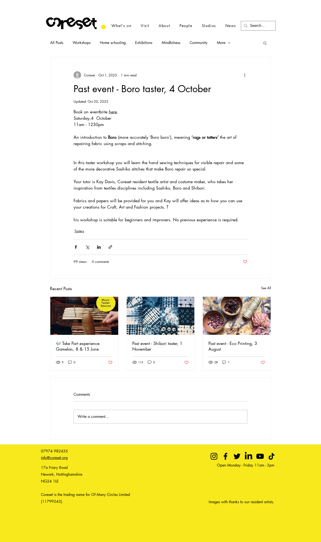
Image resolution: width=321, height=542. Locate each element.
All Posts (56, 42)
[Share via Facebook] (76, 247)
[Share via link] (110, 247)
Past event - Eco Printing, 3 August (232, 346)
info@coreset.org (54, 457)
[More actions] (244, 75)
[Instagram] (214, 456)
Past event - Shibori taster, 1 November (157, 346)
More (221, 42)
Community (198, 42)
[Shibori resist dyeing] (161, 316)
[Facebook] (225, 456)
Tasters (79, 231)
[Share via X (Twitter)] (87, 247)
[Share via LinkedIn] (99, 247)
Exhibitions (143, 42)
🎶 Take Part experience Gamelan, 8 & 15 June (77, 346)
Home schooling (113, 42)
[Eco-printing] (237, 316)
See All (266, 288)
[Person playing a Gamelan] (84, 316)
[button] (265, 43)
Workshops (81, 42)
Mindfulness (171, 42)
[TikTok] (271, 456)
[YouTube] (260, 456)
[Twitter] (237, 456)
